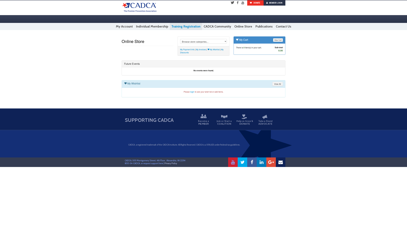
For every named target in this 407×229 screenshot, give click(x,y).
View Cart (278, 40)
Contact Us (283, 26)
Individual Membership (152, 26)
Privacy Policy (171, 163)
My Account (124, 26)
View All (277, 84)
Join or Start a (224, 122)
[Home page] (139, 8)
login (192, 91)
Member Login (276, 3)
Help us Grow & (244, 122)
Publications (264, 26)
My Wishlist (214, 49)
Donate (256, 3)
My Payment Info (187, 49)
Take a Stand (265, 122)
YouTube (243, 3)
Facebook (237, 3)
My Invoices (201, 49)
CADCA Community (217, 26)
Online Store (243, 26)
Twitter (232, 3)
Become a (203, 122)
